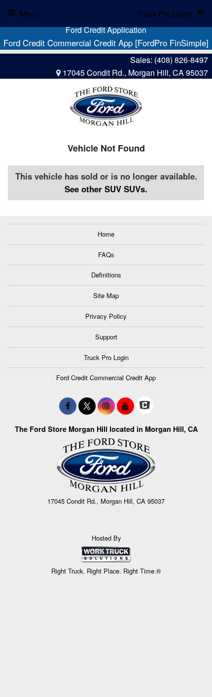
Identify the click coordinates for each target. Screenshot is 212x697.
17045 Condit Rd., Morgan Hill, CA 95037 (134, 72)
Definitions (106, 274)
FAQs (106, 254)
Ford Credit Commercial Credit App (106, 377)
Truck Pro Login (106, 357)
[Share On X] (87, 406)
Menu (29, 13)
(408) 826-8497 (181, 59)
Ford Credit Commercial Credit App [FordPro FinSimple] (106, 43)
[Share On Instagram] (106, 406)
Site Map (106, 295)
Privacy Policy (106, 316)
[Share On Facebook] (67, 406)
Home (106, 234)
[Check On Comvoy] (144, 406)
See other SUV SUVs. (106, 189)
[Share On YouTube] (125, 406)
